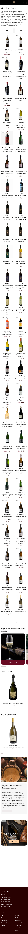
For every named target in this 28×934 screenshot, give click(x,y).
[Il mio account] (23, 2)
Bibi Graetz (21, 331)
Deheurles (7, 468)
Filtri (7, 30)
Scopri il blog (14, 841)
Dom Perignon (13, 702)
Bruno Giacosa (7, 146)
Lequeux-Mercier (7, 514)
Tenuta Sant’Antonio (7, 71)
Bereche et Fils (21, 397)
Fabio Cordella (7, 331)
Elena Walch (20, 609)
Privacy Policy (18, 925)
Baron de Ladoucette (20, 96)
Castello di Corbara (7, 353)
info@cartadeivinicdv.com (7, 904)
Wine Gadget (4, 920)
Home (2, 915)
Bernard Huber (21, 122)
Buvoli (20, 146)
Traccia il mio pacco (5, 912)
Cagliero (7, 193)
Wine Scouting (4, 923)
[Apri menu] (1, 2)
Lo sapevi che (18, 920)
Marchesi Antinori (13, 745)
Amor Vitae (7, 49)
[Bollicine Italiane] (13, 649)
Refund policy (18, 927)
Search (16, 912)
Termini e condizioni (19, 923)
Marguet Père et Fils (21, 538)
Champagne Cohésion (20, 421)
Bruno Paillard (7, 421)
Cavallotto (7, 375)
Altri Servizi (17, 915)
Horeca (16, 930)
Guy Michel (21, 492)
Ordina (20, 30)
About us (3, 925)
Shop (2, 918)
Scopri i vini (7, 811)
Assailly (20, 375)
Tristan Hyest (7, 609)
